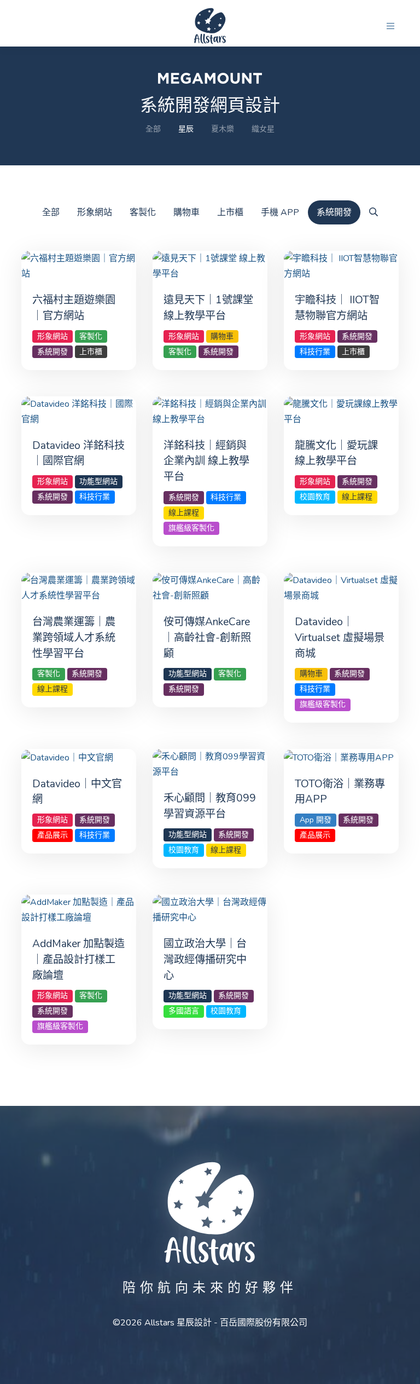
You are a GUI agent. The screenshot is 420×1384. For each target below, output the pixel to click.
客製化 (143, 212)
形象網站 (94, 212)
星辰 (186, 129)
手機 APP (280, 212)
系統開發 (334, 212)
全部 (153, 129)
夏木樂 (222, 129)
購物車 (186, 212)
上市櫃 (230, 212)
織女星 (263, 129)
